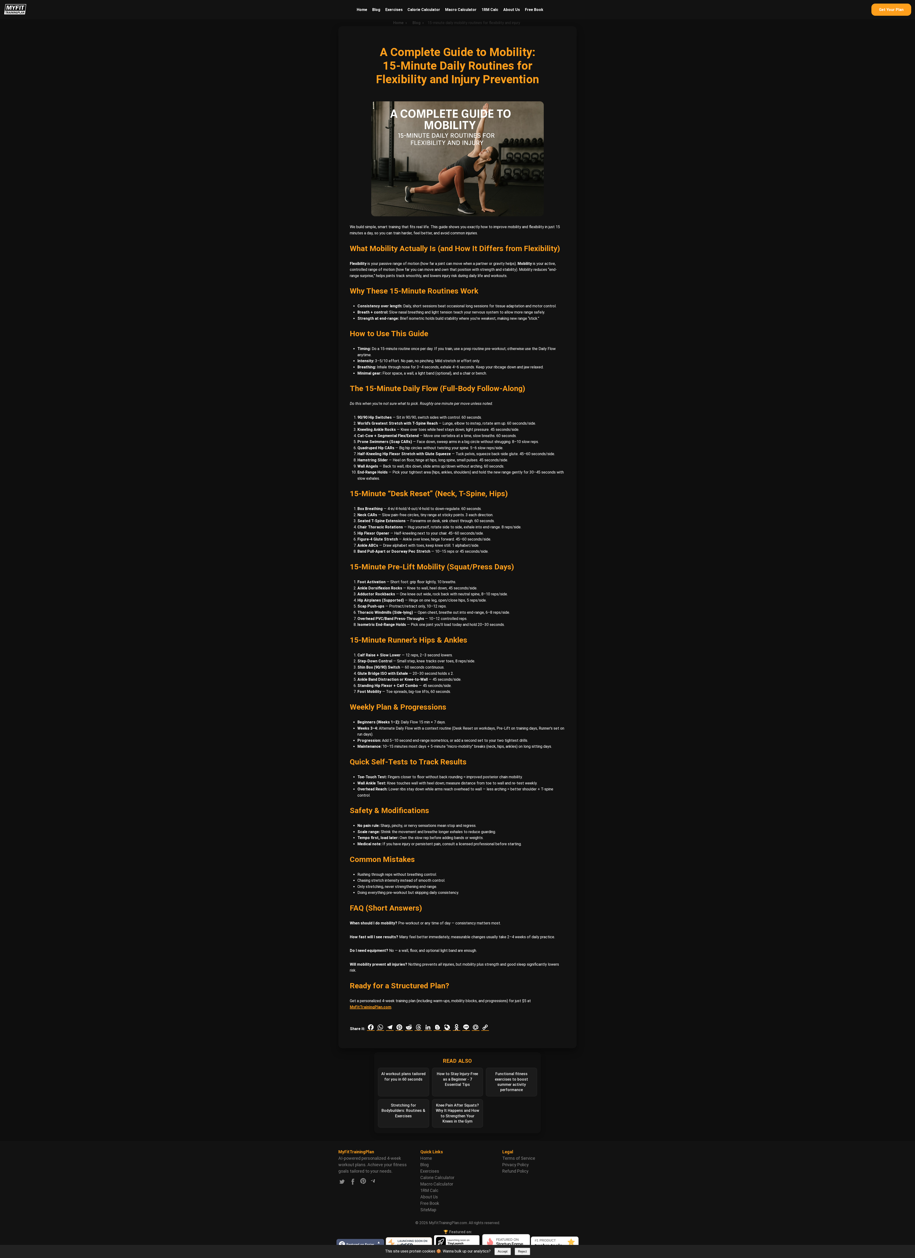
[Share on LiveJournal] (447, 1027)
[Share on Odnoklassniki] (456, 1027)
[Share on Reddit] (409, 1027)
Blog (376, 9)
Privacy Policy (515, 1164)
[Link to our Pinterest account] (363, 1182)
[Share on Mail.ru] (475, 1027)
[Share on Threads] (418, 1027)
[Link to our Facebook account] (352, 1182)
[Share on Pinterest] (399, 1027)
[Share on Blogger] (437, 1027)
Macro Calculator (461, 9)
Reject (522, 1251)
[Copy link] (485, 1027)
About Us (511, 9)
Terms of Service (518, 1158)
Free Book (534, 9)
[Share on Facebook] (371, 1027)
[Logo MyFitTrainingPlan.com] (15, 13)
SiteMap (428, 1209)
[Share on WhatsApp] (380, 1027)
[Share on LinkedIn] (428, 1027)
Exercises (394, 9)
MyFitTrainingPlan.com (370, 1007)
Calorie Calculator (423, 9)
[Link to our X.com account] (342, 1182)
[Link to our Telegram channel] (373, 1182)
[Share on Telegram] (390, 1027)
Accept (503, 1251)
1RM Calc (490, 9)
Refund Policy (515, 1171)
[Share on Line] (466, 1027)
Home (362, 9)
